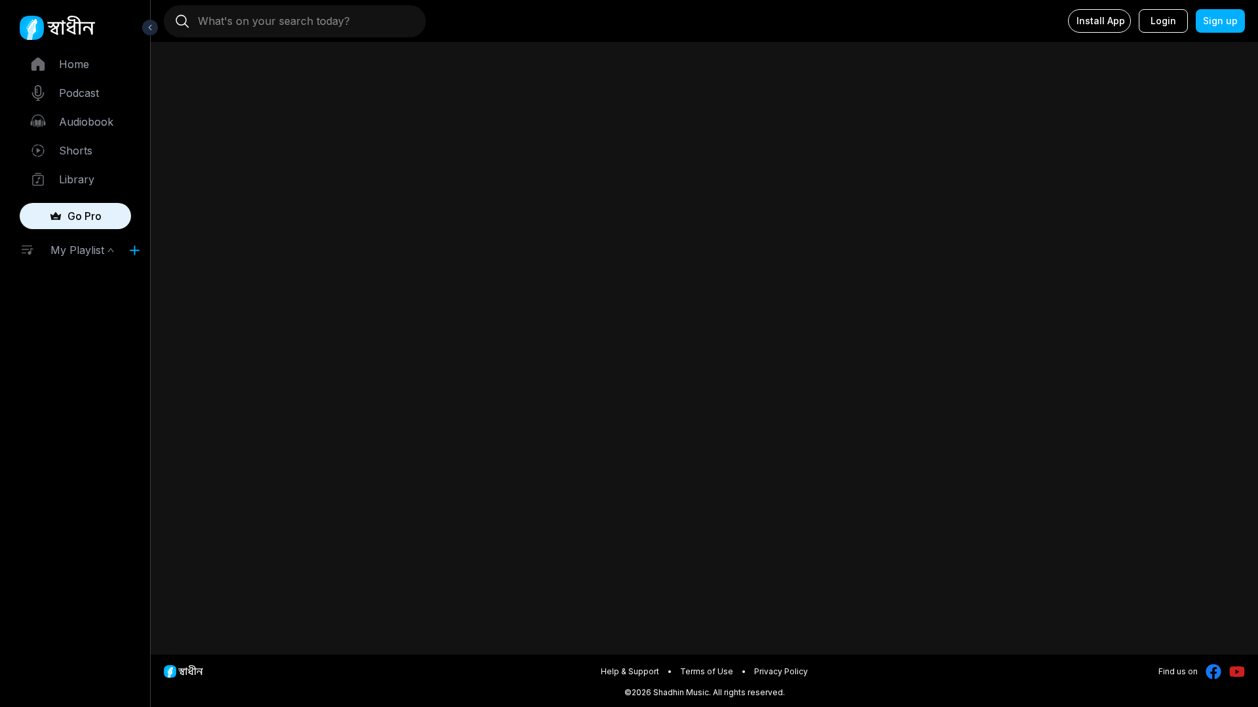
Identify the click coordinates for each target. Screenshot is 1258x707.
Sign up (1220, 20)
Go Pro (84, 216)
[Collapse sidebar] (150, 27)
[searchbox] (300, 21)
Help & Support (630, 671)
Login (1163, 20)
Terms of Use (706, 671)
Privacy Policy (781, 671)
